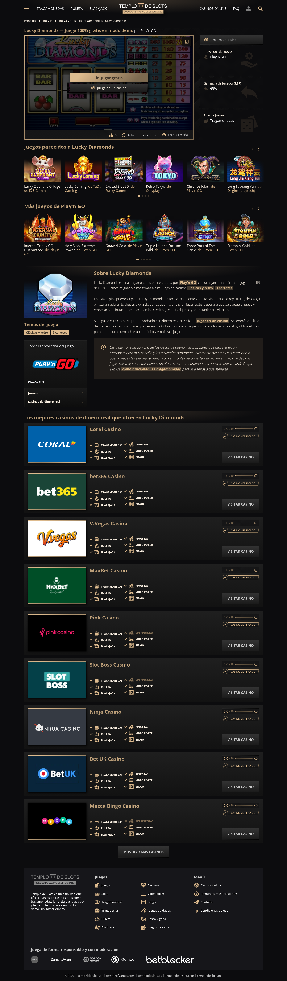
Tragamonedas (50, 8)
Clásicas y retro (200, 288)
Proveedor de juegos (218, 52)
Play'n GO (188, 282)
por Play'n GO (145, 30)
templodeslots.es (150, 976)
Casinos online (213, 8)
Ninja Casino (105, 711)
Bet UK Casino (107, 758)
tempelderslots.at (90, 976)
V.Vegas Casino (109, 523)
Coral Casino (105, 429)
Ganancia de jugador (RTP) (222, 83)
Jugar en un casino (212, 320)
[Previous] (252, 149)
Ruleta (77, 8)
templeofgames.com (120, 976)
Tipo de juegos (214, 115)
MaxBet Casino (108, 570)
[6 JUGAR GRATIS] (246, 168)
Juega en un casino (223, 40)
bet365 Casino (107, 476)
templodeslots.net (210, 976)
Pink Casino (104, 617)
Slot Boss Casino (110, 664)
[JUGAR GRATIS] (42, 168)
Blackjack (98, 8)
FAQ (236, 8)
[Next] (258, 149)
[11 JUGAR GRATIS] (205, 168)
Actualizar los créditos (143, 135)
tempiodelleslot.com (179, 976)
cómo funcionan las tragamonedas (151, 369)
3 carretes (224, 288)
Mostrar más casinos (143, 852)
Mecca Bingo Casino (114, 806)
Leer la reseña (178, 135)
